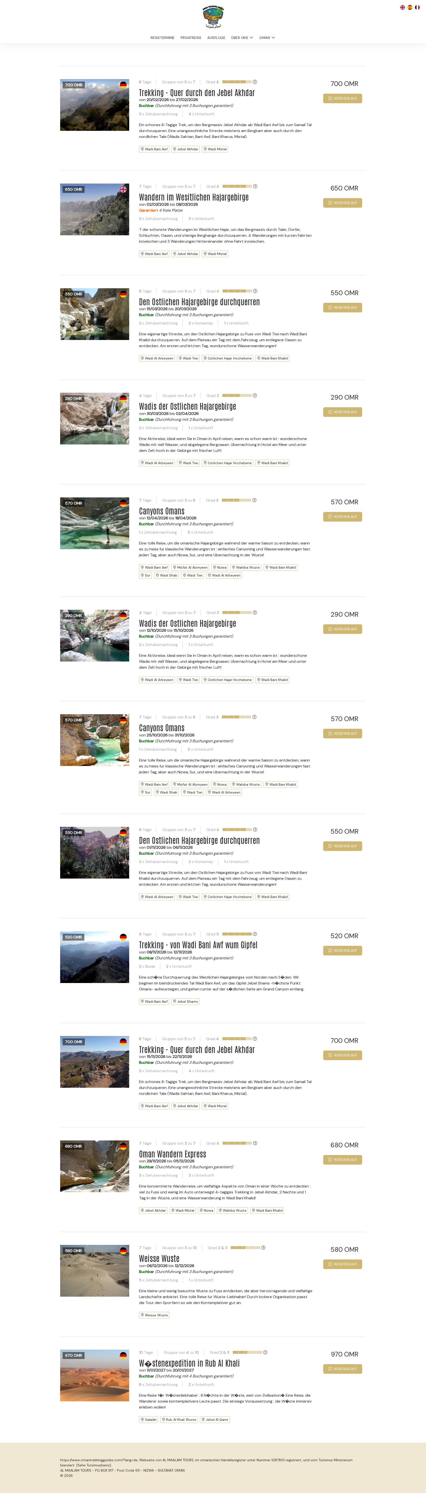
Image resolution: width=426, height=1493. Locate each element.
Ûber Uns (239, 37)
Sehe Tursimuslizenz (93, 1465)
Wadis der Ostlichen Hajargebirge (187, 406)
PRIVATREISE (191, 37)
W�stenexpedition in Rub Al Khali (189, 1362)
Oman (264, 37)
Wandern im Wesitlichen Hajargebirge (194, 196)
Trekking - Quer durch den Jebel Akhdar (197, 92)
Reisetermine (163, 37)
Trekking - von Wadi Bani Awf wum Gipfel (198, 944)
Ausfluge (216, 37)
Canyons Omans (161, 510)
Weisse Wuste (159, 1258)
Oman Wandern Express (172, 1153)
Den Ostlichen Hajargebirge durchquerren (199, 301)
